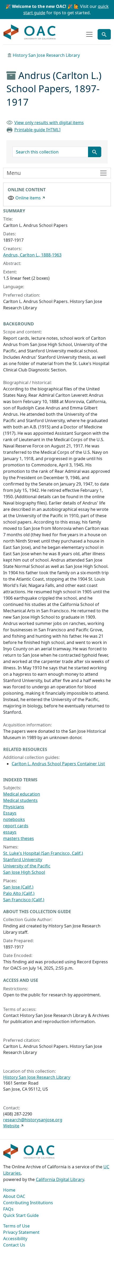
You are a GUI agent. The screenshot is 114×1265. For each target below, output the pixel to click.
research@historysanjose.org (32, 1120)
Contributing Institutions (28, 1203)
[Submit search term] (94, 152)
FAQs (8, 1209)
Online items (28, 198)
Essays (9, 813)
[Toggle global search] (104, 34)
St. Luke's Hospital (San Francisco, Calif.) (43, 853)
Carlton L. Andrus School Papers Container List (58, 764)
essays (9, 832)
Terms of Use (16, 1226)
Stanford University (22, 859)
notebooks (14, 819)
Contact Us (14, 1245)
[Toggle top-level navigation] (89, 34)
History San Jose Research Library (46, 55)
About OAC (14, 1196)
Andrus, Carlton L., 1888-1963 (32, 255)
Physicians (13, 807)
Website (11, 1126)
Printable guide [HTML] (37, 130)
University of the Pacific (26, 866)
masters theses (18, 838)
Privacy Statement (21, 1232)
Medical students (20, 800)
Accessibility (15, 1238)
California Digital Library (60, 1179)
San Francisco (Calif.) (23, 900)
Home (9, 1190)
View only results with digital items (49, 122)
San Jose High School (24, 872)
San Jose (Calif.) (18, 887)
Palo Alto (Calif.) (18, 893)
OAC (29, 32)
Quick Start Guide (21, 1215)
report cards (15, 826)
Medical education (21, 794)
